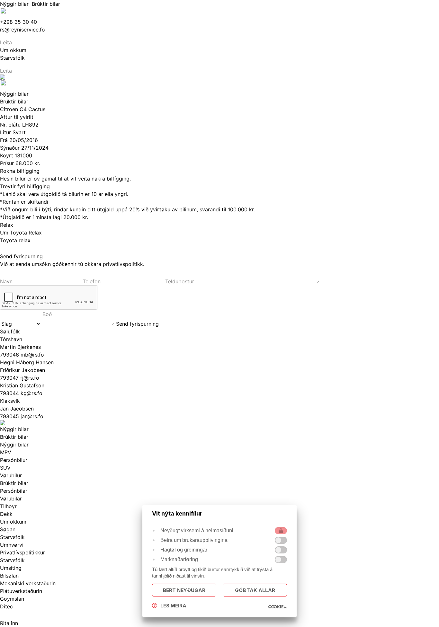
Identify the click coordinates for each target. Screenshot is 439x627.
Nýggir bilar (16, 4)
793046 (10, 354)
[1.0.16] (277, 606)
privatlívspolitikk (123, 264)
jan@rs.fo (32, 416)
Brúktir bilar (47, 4)
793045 (10, 416)
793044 (10, 393)
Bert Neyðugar (184, 590)
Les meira (173, 606)
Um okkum (13, 521)
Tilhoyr (8, 506)
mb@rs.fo (32, 354)
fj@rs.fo (29, 378)
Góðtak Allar (255, 590)
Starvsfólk (12, 560)
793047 (10, 378)
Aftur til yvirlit (16, 117)
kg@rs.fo (31, 393)
